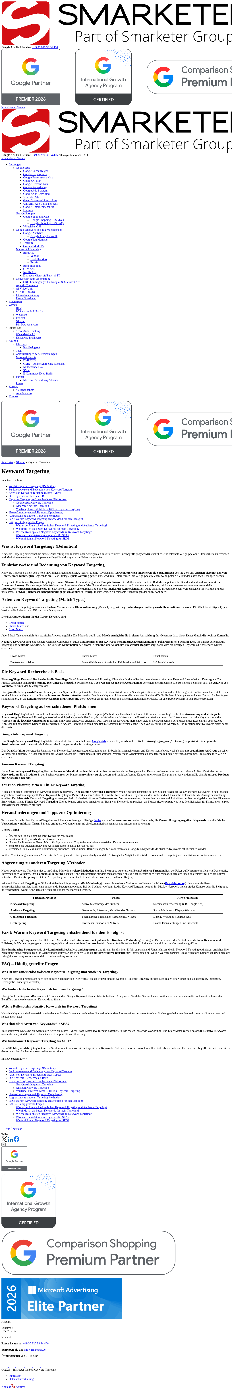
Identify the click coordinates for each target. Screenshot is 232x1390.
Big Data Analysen (27, 324)
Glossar (20, 321)
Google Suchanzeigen (35, 170)
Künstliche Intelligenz (28, 337)
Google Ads (23, 167)
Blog (19, 308)
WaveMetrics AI (25, 334)
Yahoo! (34, 255)
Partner (20, 376)
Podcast (20, 317)
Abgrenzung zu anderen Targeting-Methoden (34, 515)
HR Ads (28, 210)
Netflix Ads (29, 272)
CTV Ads (28, 268)
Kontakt (13, 396)
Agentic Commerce (27, 285)
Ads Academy (24, 393)
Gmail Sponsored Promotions (40, 200)
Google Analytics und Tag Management (39, 229)
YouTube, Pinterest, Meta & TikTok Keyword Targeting (48, 509)
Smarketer (7, 462)
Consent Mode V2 (33, 246)
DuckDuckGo (38, 259)
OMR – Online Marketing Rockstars (44, 363)
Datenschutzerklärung (21, 1379)
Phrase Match (16, 626)
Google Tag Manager (35, 239)
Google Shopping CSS (36, 216)
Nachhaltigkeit (31, 347)
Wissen (13, 304)
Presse (19, 383)
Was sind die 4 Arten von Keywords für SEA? (42, 535)
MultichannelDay (33, 367)
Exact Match (16, 629)
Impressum (15, 1375)
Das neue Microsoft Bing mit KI (41, 275)
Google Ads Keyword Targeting (34, 502)
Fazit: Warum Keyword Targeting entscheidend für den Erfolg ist (46, 518)
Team (19, 350)
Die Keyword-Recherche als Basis (28, 496)
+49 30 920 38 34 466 (45, 47)
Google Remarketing (35, 187)
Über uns (21, 344)
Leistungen (15, 164)
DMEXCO (29, 360)
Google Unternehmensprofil (39, 206)
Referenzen (15, 301)
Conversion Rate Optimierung (33, 278)
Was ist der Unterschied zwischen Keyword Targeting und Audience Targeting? (61, 525)
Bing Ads (28, 252)
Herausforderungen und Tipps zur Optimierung (36, 512)
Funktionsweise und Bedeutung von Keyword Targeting (41, 489)
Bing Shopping (32, 265)
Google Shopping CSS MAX (47, 219)
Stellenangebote (25, 389)
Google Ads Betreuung (36, 193)
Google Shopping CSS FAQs (47, 223)
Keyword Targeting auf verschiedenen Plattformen (38, 499)
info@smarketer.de (34, 1349)
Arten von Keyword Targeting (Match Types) (35, 492)
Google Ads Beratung (35, 190)
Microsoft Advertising (28, 249)
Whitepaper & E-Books (29, 311)
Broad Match (16, 622)
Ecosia (34, 262)
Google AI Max (32, 180)
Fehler (97, 820)
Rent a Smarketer (26, 298)
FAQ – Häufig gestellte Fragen (26, 522)
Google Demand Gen (35, 184)
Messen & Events (26, 357)
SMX (26, 370)
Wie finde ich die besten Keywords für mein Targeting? (47, 528)
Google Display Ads (35, 174)
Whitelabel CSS (32, 226)
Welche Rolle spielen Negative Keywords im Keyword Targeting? (54, 532)
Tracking (28, 242)
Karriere (13, 386)
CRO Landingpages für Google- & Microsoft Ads (51, 282)
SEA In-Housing (25, 291)
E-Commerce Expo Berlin (38, 373)
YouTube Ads (31, 197)
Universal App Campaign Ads (40, 203)
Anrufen (20, 1386)
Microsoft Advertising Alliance (40, 380)
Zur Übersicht (14, 1128)
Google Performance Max (38, 177)
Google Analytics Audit (43, 236)
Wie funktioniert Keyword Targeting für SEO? (42, 538)
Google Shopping (26, 213)
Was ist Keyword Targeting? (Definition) (32, 486)
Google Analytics (33, 233)
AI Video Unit (24, 288)
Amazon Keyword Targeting (32, 505)
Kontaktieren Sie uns (13, 107)
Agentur (13, 340)
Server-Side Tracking (28, 331)
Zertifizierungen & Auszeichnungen (36, 353)
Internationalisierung (27, 295)
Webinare (21, 314)
